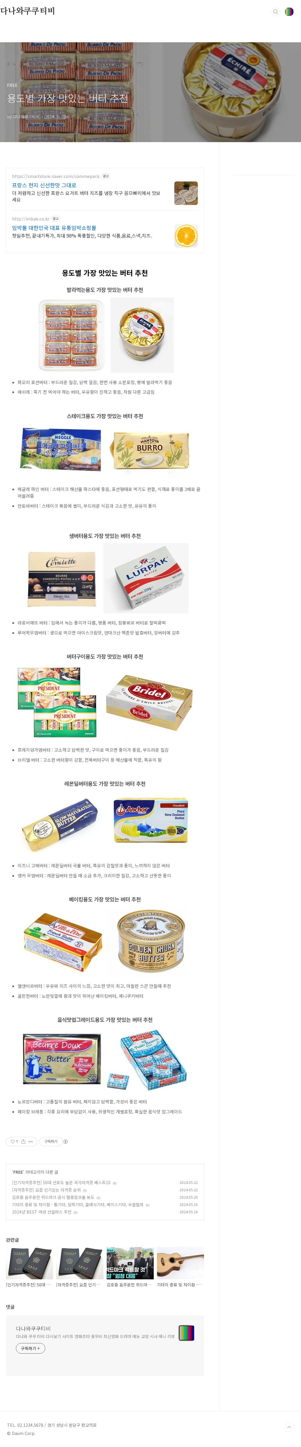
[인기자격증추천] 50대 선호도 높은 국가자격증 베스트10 (61, 1182)
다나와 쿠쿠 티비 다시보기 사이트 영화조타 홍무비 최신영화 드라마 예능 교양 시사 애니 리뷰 (95, 1336)
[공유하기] (23, 1141)
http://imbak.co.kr (30, 218)
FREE (18, 1172)
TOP (289, 1427)
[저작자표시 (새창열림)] (65, 1141)
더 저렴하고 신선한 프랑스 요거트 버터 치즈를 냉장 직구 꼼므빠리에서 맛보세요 (86, 196)
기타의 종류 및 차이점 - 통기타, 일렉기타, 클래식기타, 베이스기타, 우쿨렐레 (77, 1204)
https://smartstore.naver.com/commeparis (56, 176)
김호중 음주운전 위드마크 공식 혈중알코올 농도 (53, 1197)
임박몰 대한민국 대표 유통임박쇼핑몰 (54, 227)
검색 (275, 11)
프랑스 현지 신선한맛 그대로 (44, 185)
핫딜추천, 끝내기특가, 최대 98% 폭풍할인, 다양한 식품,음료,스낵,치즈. (82, 235)
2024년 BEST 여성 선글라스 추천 (41, 1212)
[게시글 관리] (30, 1141)
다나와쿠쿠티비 (27, 11)
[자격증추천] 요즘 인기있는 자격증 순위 (46, 1190)
